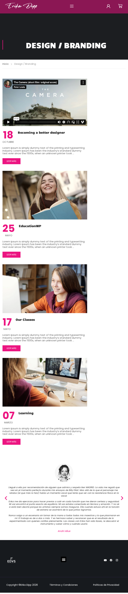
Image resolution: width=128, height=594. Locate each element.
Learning (26, 413)
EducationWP (30, 226)
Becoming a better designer (41, 132)
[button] (71, 6)
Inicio (5, 64)
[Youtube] (105, 560)
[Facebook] (111, 560)
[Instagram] (116, 560)
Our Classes (25, 319)
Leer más (12, 160)
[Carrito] (120, 6)
